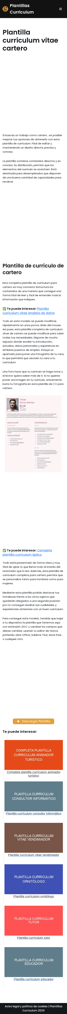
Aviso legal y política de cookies (26, 1006)
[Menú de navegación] (60, 9)
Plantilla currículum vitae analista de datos (29, 311)
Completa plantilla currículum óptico (27, 552)
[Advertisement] (33, 96)
